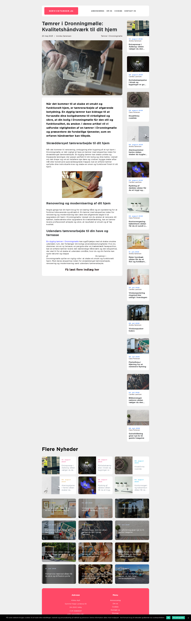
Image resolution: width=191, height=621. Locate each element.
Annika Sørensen (63, 36)
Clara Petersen (134, 112)
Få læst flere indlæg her (82, 269)
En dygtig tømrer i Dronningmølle (62, 241)
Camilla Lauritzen (135, 76)
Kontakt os (130, 11)
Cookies (118, 11)
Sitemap (115, 613)
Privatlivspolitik (178, 617)
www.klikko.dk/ (78, 614)
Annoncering (97, 11)
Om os (109, 11)
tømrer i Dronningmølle (111, 36)
